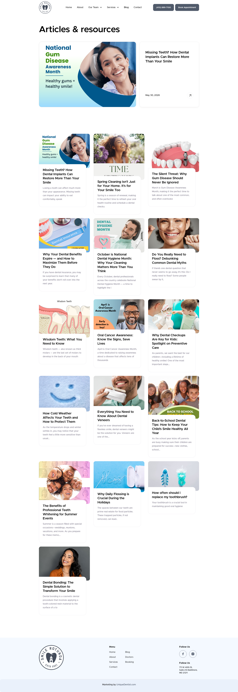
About (80, 7)
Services (111, 7)
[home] (45, 7)
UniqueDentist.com (126, 685)
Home (69, 7)
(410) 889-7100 (163, 7)
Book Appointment (187, 7)
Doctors (129, 657)
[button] (95, 7)
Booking (129, 662)
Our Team (93, 7)
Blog (126, 7)
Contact (138, 7)
